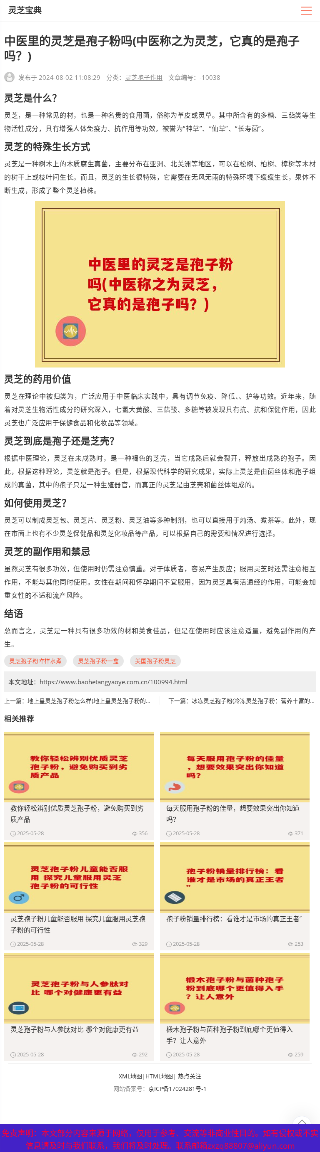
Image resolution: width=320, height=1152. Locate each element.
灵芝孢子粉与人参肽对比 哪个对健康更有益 (74, 1029)
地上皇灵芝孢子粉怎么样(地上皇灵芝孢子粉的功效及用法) (102, 701)
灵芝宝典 (25, 10)
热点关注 (189, 1076)
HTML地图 (159, 1076)
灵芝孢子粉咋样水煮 (35, 661)
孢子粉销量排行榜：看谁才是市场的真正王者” (234, 918)
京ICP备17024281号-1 (177, 1089)
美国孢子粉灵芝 (155, 661)
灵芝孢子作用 (143, 77)
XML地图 (130, 1076)
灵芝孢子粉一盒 (98, 661)
